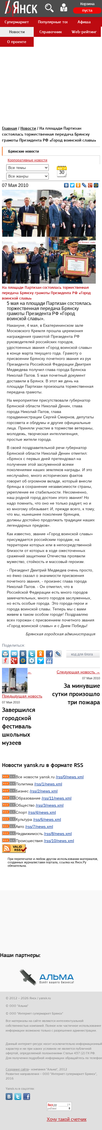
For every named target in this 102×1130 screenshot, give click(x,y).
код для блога (82, 654)
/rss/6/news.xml (47, 819)
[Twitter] (72, 185)
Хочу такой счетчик (66, 1119)
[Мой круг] (31, 660)
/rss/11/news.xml (56, 798)
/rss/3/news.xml (49, 805)
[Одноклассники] (78, 185)
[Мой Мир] (96, 185)
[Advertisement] (51, 51)
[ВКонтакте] (66, 185)
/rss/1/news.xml (48, 784)
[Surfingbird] (40, 660)
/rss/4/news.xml (42, 812)
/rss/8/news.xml (58, 833)
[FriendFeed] (49, 660)
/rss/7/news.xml (39, 826)
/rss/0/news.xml (70, 777)
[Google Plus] (90, 185)
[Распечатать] (5, 653)
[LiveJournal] (84, 185)
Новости (28, 128)
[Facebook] (49, 653)
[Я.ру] (5, 660)
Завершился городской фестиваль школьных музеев (18, 726)
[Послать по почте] (14, 653)
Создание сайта (17, 1069)
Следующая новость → (78, 672)
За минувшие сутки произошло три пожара (76, 694)
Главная (9, 128)
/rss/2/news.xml (44, 791)
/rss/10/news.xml (59, 840)
